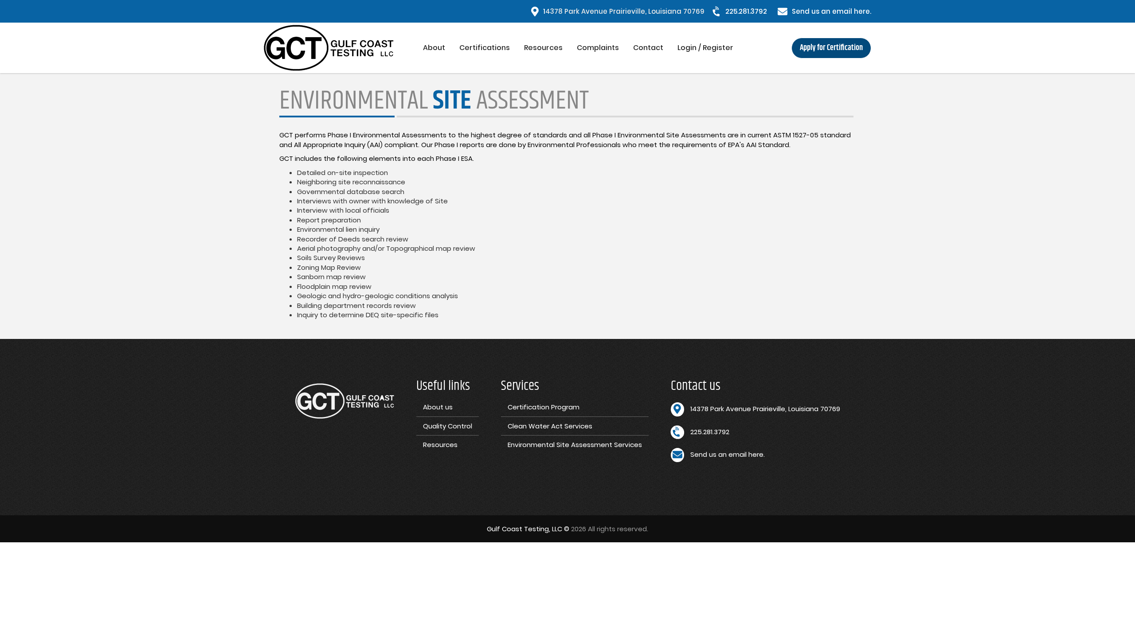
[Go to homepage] (340, 48)
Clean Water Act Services (550, 426)
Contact (648, 48)
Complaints (598, 48)
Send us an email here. (831, 11)
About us (438, 407)
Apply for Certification (831, 48)
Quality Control (447, 426)
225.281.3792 (746, 11)
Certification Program (543, 407)
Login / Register (705, 48)
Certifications (484, 48)
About (434, 48)
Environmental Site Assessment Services (575, 444)
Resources (543, 48)
